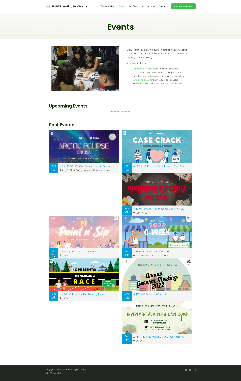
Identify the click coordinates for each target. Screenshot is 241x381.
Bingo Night (168, 83)
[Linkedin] (190, 370)
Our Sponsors (148, 6)
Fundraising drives (141, 80)
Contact (163, 6)
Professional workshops (144, 69)
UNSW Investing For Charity (69, 6)
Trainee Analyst (107, 6)
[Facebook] (186, 370)
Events (122, 6)
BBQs (181, 83)
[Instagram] (195, 370)
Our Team (133, 6)
